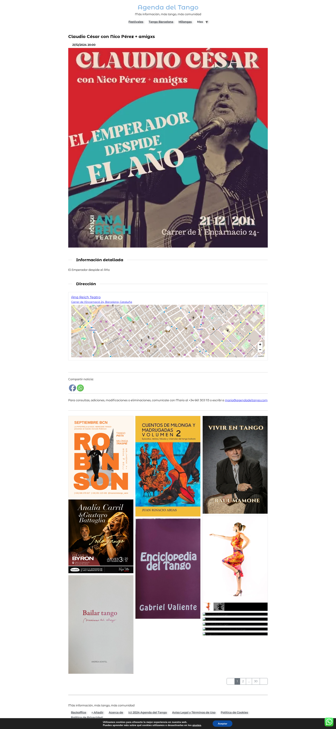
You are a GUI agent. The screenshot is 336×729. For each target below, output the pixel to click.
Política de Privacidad (87, 717)
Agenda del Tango (168, 7)
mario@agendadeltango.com (246, 400)
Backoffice (78, 712)
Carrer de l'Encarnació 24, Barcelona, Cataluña (101, 302)
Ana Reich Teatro (86, 297)
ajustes (196, 725)
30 (256, 681)
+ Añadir (97, 712)
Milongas (185, 21)
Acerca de (116, 712)
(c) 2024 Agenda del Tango (147, 712)
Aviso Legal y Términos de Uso (193, 712)
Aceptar (222, 723)
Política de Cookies (234, 712)
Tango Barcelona (161, 21)
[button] (260, 344)
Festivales (135, 21)
